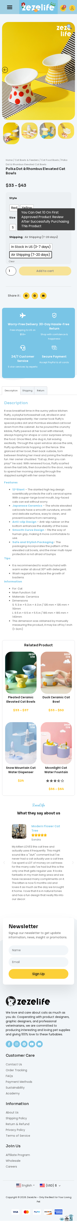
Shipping (16, 237)
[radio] (14, 208)
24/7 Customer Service (22, 358)
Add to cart (45, 271)
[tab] (11, 390)
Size (12, 218)
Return (40, 390)
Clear (12, 261)
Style (13, 198)
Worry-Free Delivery (23, 324)
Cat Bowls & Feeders (27, 160)
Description (11, 390)
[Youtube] (32, 1044)
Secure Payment (54, 356)
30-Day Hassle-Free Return (54, 326)
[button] (9, 7)
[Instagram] (16, 1044)
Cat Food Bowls (50, 160)
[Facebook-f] (9, 1044)
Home (9, 160)
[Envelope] (39, 1044)
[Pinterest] (24, 1044)
